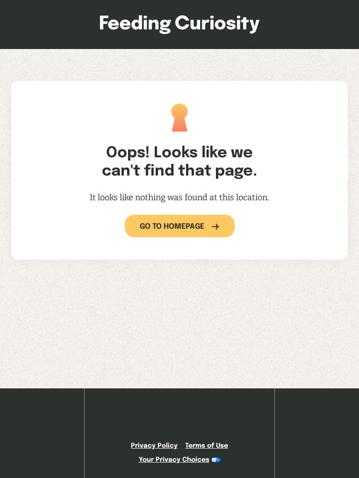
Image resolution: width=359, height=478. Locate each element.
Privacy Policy (154, 446)
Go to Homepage (172, 227)
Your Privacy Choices (174, 460)
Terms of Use (206, 446)
